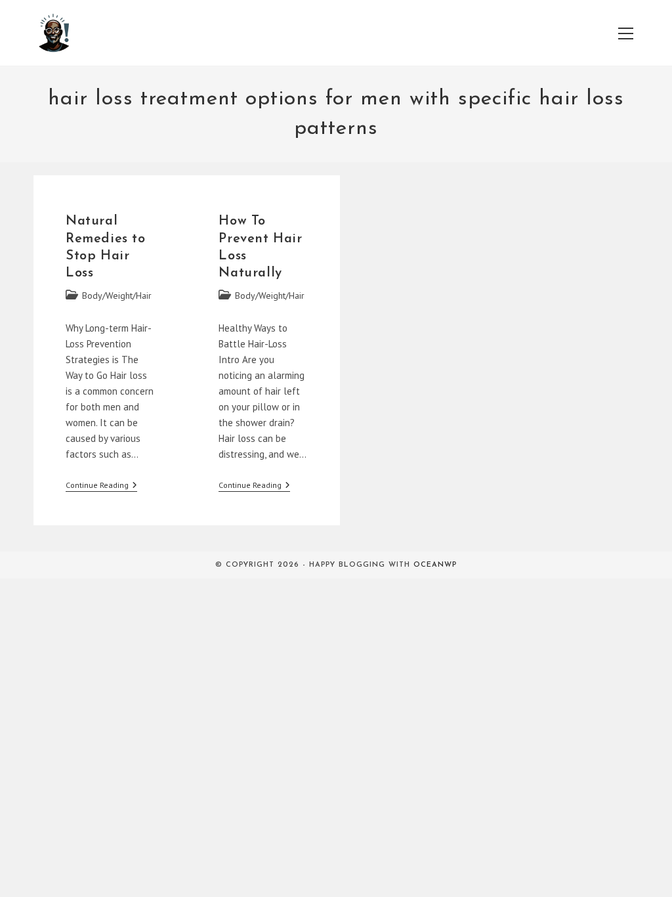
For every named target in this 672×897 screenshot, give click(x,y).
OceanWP (435, 565)
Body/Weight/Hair (117, 295)
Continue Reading (101, 486)
